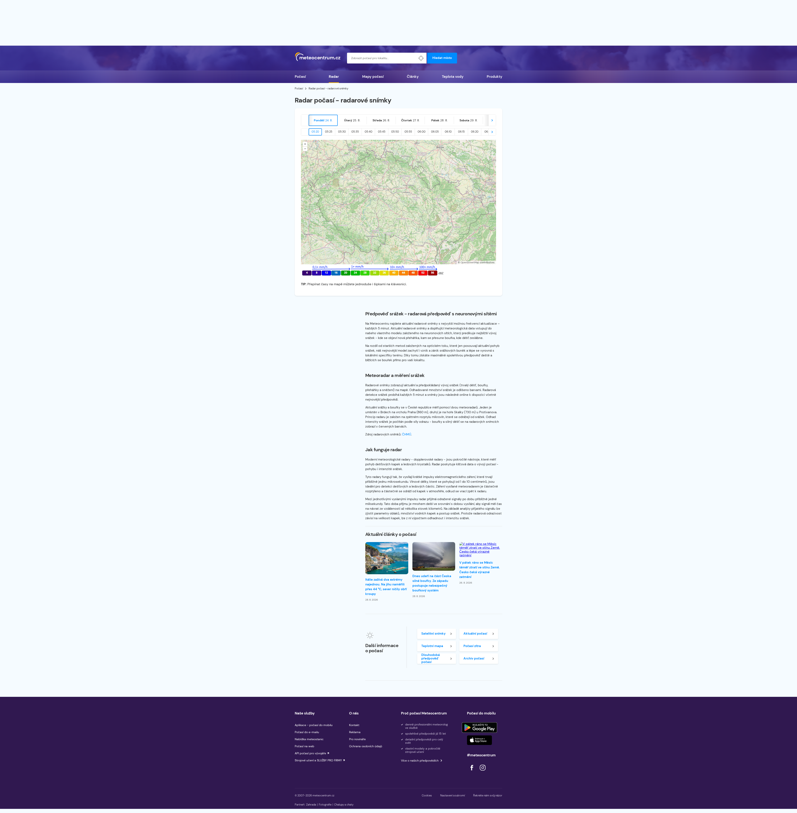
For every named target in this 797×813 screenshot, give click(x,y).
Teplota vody (452, 76)
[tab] (323, 120)
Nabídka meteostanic (309, 739)
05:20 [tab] (315, 131)
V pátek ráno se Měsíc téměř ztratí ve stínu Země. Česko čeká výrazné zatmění (479, 570)
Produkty (494, 76)
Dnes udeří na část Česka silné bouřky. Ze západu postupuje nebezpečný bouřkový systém (431, 583)
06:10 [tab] (448, 131)
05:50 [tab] (395, 131)
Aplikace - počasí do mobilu (313, 725)
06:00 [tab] (421, 131)
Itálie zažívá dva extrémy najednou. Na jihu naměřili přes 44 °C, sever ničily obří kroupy (386, 587)
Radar (334, 76)
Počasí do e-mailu (307, 732)
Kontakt (354, 725)
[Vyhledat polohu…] (421, 58)
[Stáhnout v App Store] (479, 740)
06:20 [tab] (474, 131)
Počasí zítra (472, 646)
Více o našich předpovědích (420, 760)
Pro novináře (357, 739)
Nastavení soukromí (452, 795)
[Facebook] (472, 771)
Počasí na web (304, 746)
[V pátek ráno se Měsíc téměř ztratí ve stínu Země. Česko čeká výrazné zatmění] (480, 549)
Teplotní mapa (432, 646)
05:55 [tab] (408, 131)
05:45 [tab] (381, 131)
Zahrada (311, 804)
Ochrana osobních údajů (365, 746)
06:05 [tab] (435, 131)
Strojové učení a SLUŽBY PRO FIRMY (318, 760)
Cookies (427, 795)
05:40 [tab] (368, 131)
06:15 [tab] (461, 131)
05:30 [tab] (342, 131)
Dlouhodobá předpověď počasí (430, 658)
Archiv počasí (473, 658)
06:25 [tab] (488, 131)
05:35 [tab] (355, 131)
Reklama (355, 732)
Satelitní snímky (433, 633)
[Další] (492, 120)
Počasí (300, 76)
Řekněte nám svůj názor (487, 795)
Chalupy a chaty (343, 804)
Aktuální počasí (475, 633)
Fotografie (325, 804)
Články (413, 76)
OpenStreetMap (470, 262)
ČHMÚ (406, 434)
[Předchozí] (305, 120)
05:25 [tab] (328, 131)
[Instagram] (482, 771)
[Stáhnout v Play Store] (479, 727)
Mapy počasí (373, 76)
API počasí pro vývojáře (310, 753)
